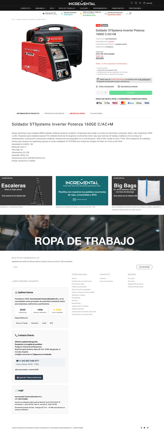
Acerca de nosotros (106, 281)
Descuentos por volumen (114, 14)
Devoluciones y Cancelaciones (82, 314)
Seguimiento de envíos (135, 284)
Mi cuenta (131, 281)
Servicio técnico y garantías (81, 289)
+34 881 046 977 (68, 14)
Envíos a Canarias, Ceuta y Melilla (83, 292)
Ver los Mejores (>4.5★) (89, 15)
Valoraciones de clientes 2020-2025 (84, 312)
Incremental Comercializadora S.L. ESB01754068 (66, 428)
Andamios (34, 323)
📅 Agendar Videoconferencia (29, 377)
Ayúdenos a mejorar (78, 295)
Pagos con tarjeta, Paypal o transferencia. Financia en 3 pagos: (121, 99)
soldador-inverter (121, 44)
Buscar (74, 278)
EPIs (51, 323)
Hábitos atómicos (78, 309)
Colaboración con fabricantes (82, 281)
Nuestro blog (76, 303)
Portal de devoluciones (135, 287)
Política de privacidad (79, 287)
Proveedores (76, 298)
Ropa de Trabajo (22, 323)
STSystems (109, 47)
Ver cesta (131, 278)
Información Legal (78, 284)
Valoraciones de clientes (80, 306)
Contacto (103, 278)
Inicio (13, 19)
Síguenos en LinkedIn (42, 354)
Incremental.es (82, 3)
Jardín (44, 323)
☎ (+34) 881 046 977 (27, 361)
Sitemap (74, 300)
